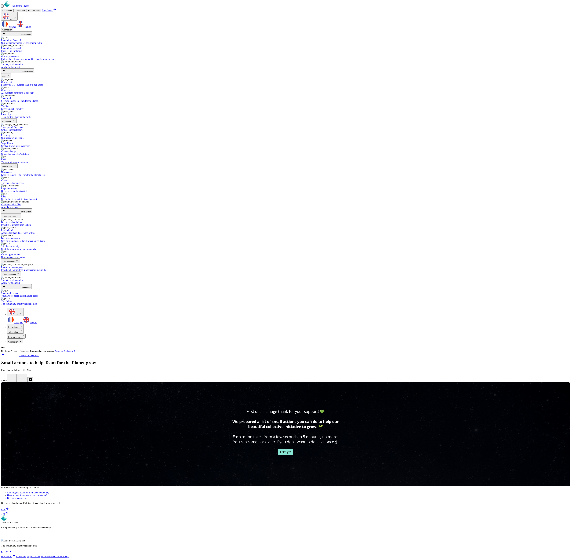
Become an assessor (16, 498)
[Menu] (2, 6)
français (12, 27)
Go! (5, 509)
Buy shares (49, 10)
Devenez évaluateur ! (65, 351)
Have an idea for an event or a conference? (27, 495)
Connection (7, 30)
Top (5, 513)
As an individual (11, 216)
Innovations (16, 34)
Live (6, 76)
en (13, 18)
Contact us (21, 556)
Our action (8, 121)
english (27, 27)
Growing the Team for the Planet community (28, 492)
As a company (10, 261)
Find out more (34, 10)
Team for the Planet (19, 6)
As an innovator (11, 274)
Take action (16, 211)
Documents (9, 166)
